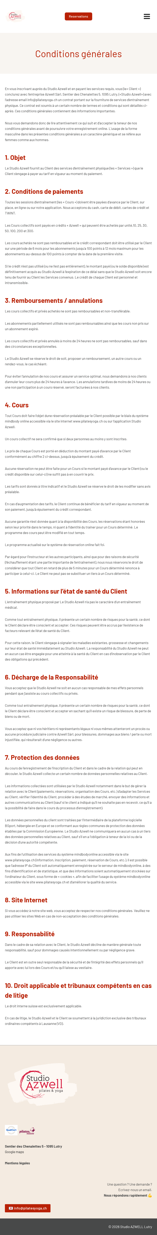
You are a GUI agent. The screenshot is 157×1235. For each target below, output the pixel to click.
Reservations (78, 16)
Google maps (14, 1152)
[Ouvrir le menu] (146, 16)
